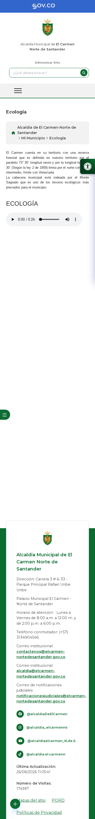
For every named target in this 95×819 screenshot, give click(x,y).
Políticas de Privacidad (39, 812)
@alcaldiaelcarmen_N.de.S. (51, 741)
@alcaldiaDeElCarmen (47, 714)
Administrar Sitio (47, 62)
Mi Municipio (33, 138)
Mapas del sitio (31, 800)
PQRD (58, 800)
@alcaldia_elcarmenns (47, 727)
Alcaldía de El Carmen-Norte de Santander (46, 130)
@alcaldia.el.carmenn (45, 754)
